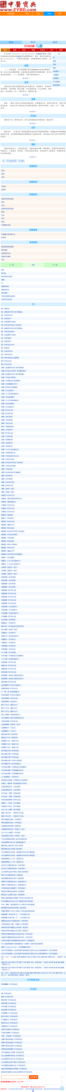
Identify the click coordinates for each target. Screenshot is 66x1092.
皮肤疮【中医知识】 (9, 1010)
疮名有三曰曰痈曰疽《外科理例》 (13, 865)
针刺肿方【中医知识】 (9, 1013)
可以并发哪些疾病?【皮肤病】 (12, 875)
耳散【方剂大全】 (8, 512)
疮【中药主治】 (7, 410)
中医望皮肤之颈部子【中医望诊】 (13, 888)
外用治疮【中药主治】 (9, 721)
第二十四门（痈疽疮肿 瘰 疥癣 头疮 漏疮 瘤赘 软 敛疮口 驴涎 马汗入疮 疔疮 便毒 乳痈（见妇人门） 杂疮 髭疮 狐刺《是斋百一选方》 (33, 974)
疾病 (49, 14)
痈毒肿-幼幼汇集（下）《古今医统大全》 (16, 917)
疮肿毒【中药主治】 (9, 593)
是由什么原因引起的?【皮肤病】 (13, 895)
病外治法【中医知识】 (9, 1023)
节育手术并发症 (6, 299)
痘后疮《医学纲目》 (9, 620)
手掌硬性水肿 (6, 225)
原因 (14, 50)
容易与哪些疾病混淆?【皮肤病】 (13, 891)
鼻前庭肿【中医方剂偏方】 (11, 685)
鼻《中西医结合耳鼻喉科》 (11, 381)
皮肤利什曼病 (6, 256)
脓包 (2, 222)
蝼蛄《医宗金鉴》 (8, 528)
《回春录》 (6, 309)
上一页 (11, 265)
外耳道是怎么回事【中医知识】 (12, 1052)
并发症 (42, 50)
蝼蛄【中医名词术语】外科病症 (12, 531)
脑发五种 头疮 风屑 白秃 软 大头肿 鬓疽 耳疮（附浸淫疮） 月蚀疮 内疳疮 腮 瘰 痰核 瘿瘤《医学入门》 (32, 963)
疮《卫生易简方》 (8, 390)
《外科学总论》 (7, 354)
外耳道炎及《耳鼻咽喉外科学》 (12, 770)
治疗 (52, 50)
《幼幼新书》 (6, 318)
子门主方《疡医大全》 (9, 705)
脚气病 (3, 273)
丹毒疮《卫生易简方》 (9, 606)
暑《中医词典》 (7, 469)
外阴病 (56, 78)
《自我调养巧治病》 (9, 322)
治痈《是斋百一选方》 (9, 574)
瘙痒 (2, 202)
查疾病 (11, 42)
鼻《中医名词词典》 (9, 377)
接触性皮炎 (5, 290)
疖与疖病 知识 (11, 161)
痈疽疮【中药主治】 (9, 672)
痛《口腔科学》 (7, 430)
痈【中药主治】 (7, 485)
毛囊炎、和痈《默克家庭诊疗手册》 (14, 783)
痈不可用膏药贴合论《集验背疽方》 (14, 881)
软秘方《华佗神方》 (9, 639)
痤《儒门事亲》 (7, 417)
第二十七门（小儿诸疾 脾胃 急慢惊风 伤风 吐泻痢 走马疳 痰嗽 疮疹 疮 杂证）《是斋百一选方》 (33, 958)
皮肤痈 (56, 71)
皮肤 (2, 174)
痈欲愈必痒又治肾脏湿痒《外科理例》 (15, 921)
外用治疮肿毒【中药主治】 (11, 800)
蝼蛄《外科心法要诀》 (9, 544)
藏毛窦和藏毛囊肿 (7, 247)
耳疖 (2, 260)
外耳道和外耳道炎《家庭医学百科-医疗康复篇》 (18, 852)
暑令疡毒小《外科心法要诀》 (12, 760)
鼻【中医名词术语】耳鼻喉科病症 (13, 371)
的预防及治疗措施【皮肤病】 (12, 849)
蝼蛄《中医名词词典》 (9, 534)
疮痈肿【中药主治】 (9, 590)
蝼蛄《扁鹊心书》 (8, 525)
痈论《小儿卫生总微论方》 (11, 561)
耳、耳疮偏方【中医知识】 (11, 1036)
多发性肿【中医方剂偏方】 (11, 695)
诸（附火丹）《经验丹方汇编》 (12, 813)
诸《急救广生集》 (8, 489)
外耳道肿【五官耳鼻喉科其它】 (12, 718)
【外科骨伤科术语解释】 (10, 358)
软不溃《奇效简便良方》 (10, 636)
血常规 (3, 237)
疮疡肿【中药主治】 (9, 600)
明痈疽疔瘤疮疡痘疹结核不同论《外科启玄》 (17, 934)
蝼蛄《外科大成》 (8, 548)
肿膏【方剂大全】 (8, 521)
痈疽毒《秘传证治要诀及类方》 (12, 675)
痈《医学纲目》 (7, 476)
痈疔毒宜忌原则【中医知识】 (12, 1046)
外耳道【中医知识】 (9, 1006)
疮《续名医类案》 (8, 397)
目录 (33, 265)
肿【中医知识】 (7, 997)
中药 (27, 14)
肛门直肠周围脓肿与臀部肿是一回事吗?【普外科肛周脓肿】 (22, 944)
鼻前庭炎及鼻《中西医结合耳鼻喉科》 (15, 780)
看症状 (33, 42)
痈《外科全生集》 (8, 482)
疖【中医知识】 (9, 984)
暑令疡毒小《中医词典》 (10, 754)
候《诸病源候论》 (8, 426)
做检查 (55, 42)
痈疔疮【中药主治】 (9, 665)
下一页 (55, 265)
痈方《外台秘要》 (8, 557)
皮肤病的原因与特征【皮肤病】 (12, 878)
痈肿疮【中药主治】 (9, 682)
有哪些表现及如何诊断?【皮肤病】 (14, 908)
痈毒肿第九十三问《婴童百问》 (12, 859)
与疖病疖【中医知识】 (9, 1016)
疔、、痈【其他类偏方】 (10, 692)
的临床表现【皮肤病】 (9, 734)
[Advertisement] (33, 29)
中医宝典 (10, 14)
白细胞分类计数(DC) (8, 234)
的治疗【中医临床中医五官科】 (12, 626)
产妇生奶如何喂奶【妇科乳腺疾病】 (14, 839)
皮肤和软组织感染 (7, 199)
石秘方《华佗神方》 (9, 642)
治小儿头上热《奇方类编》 (11, 809)
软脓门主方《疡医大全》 (10, 741)
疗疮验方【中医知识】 (9, 1019)
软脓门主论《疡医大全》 (10, 744)
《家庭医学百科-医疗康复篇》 (12, 312)
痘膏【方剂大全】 (8, 508)
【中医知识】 (6, 993)
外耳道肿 (56, 81)
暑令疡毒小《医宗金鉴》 (10, 751)
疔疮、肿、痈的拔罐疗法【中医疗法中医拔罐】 (18, 904)
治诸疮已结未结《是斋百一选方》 (13, 836)
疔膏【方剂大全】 (8, 505)
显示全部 (25, 78)
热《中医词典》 (7, 436)
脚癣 (2, 280)
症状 (24, 50)
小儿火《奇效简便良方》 (10, 659)
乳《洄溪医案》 (7, 440)
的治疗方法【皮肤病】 (9, 737)
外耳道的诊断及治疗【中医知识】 (13, 1065)
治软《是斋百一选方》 (9, 567)
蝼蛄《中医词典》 (8, 538)
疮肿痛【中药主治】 (9, 597)
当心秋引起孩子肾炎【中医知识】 (13, 1062)
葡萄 (39, 54)
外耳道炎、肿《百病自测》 (11, 793)
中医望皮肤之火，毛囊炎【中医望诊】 (15, 924)
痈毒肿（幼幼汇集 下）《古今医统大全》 (16, 914)
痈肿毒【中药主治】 (9, 669)
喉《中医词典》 (7, 420)
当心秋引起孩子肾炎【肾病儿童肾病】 (15, 872)
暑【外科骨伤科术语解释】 (11, 472)
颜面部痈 (56, 85)
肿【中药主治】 (7, 433)
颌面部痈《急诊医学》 (9, 701)
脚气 (2, 270)
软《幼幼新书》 (7, 443)
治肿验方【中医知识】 (9, 1026)
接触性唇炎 (5, 286)
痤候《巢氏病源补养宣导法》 (12, 498)
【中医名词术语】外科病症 (11, 325)
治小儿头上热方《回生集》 (11, 832)
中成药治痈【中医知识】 (10, 1033)
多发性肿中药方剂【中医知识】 (12, 1059)
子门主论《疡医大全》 (9, 708)
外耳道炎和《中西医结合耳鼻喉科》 (14, 767)
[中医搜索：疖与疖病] (37, 46)
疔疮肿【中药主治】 (9, 616)
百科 (60, 14)
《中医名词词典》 (8, 331)
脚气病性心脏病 (6, 276)
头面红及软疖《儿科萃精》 (11, 787)
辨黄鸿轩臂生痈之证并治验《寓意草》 (15, 927)
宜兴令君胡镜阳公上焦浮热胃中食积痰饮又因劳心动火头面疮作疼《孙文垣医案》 (30, 950)
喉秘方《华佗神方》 (9, 623)
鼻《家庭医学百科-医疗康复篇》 (13, 367)
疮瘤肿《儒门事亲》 (9, 584)
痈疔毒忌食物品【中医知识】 (12, 1042)
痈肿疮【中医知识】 (9, 1003)
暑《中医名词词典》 (9, 466)
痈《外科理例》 (7, 479)
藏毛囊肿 (4, 250)
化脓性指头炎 (6, 253)
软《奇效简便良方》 (9, 453)
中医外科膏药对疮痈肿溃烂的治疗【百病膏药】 (18, 940)
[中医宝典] (18, 10)
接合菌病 (4, 293)
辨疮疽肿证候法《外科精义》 (12, 819)
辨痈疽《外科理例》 (9, 577)
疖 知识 (21, 161)
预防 (61, 50)
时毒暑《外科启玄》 (9, 646)
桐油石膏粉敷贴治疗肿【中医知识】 (14, 1069)
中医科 (3, 186)
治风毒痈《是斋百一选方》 (11, 724)
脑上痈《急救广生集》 (9, 629)
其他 (2, 170)
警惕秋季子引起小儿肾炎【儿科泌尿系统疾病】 (18, 911)
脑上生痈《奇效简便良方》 (11, 715)
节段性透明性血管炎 (8, 296)
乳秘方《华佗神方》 (9, 633)
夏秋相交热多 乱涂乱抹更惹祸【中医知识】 (17, 1072)
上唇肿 (56, 75)
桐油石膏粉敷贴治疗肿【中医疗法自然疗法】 (17, 898)
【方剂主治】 (6, 364)
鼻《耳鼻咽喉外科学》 (9, 384)
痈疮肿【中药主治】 (9, 662)
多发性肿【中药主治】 (9, 698)
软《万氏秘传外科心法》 (10, 456)
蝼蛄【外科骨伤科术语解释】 (12, 554)
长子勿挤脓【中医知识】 (10, 1029)
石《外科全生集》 (8, 459)
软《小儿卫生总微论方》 (10, 449)
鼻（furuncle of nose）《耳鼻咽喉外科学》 (16, 947)
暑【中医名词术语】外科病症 (12, 462)
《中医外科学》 (7, 315)
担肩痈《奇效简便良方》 (10, 613)
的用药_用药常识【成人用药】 (12, 845)
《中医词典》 (6, 338)
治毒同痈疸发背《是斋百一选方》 (13, 829)
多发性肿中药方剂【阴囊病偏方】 (13, 842)
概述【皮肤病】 (7, 515)
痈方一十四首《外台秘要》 (11, 803)
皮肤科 (3, 189)
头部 (2, 177)
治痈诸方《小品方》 (9, 728)
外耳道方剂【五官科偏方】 (11, 764)
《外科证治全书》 (8, 345)
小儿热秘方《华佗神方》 (10, 777)
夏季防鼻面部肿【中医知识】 (12, 1049)
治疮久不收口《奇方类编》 (11, 806)
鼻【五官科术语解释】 (9, 387)
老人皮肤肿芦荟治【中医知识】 (12, 1056)
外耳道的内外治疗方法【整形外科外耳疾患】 (17, 901)
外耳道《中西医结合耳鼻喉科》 (12, 656)
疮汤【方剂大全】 (8, 495)
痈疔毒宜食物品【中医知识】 (12, 1039)
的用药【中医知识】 (9, 1000)
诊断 (33, 50)
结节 (2, 218)
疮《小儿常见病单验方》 (10, 394)
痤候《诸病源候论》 (9, 502)
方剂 (38, 14)
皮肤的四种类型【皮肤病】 (11, 826)
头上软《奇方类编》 (9, 652)
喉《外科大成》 (7, 423)
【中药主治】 (6, 361)
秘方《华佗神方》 (8, 518)
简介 (5, 50)
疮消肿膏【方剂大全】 (9, 688)
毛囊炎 (18, 56)
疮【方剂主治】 (7, 413)
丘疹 (2, 205)
